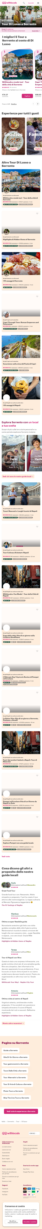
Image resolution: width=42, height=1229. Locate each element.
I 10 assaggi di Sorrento (13, 281)
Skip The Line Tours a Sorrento (16, 1098)
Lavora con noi (6, 1149)
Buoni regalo (6, 1158)
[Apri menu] (38, 3)
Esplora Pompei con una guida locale (18, 843)
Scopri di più (35, 30)
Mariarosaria (32, 916)
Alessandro (31, 885)
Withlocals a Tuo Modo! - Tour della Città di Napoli (20, 595)
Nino (29, 952)
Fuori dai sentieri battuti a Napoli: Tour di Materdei (20, 761)
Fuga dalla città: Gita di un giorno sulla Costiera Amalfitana (19, 636)
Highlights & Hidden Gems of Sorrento (19, 239)
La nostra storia (6, 1146)
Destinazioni (5, 1155)
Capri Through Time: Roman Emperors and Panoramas (21, 323)
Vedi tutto (6, 856)
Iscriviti (31, 3)
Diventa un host (6, 1181)
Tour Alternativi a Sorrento (14, 1077)
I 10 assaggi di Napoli (11, 405)
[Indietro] (33, 103)
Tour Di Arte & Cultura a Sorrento (17, 1084)
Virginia (30, 993)
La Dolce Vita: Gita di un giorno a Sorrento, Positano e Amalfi (20, 719)
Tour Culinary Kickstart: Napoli (16, 553)
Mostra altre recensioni (12, 1023)
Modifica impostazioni (13, 1221)
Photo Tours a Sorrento (13, 1091)
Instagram (5, 1191)
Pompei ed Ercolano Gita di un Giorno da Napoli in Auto (20, 802)
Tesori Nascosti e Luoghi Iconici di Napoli (20, 511)
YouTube (4, 1194)
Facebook (5, 1188)
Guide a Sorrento (10, 1050)
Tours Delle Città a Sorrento (14, 1071)
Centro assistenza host (9, 1169)
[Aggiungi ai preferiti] (37, 172)
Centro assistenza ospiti (30, 1145)
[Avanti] (37, 103)
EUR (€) (32, 1133)
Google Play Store (28, 1172)
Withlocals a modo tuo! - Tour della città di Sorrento (20, 199)
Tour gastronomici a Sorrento (15, 1064)
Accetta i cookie (30, 1222)
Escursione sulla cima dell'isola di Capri (19, 364)
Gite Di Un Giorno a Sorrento (15, 1057)
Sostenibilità (6, 1152)
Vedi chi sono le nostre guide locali (17, 476)
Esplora (27, 96)
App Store (26, 1169)
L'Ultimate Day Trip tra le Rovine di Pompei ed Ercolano (21, 678)
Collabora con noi (7, 1161)
